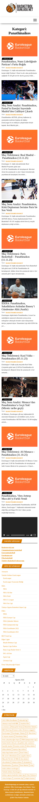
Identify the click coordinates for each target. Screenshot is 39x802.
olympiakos (27, 762)
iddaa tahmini (6, 749)
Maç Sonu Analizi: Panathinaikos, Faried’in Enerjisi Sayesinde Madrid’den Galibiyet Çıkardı (19, 108)
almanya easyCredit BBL (10, 723)
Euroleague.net (7, 555)
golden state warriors (26, 743)
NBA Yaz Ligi (8, 603)
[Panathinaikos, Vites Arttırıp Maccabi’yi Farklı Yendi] (19, 480)
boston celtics (18, 730)
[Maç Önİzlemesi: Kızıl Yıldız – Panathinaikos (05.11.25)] (19, 340)
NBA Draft (7, 596)
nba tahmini (6, 762)
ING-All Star (7, 653)
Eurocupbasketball (8, 553)
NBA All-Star (7, 592)
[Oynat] (4, 535)
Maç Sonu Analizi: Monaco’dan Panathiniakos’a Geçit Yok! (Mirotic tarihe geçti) (18, 405)
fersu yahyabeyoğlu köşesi (11, 739)
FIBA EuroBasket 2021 (11, 632)
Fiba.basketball (7, 558)
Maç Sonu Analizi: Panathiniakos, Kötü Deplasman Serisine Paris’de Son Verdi (19, 207)
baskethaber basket (14, 68)
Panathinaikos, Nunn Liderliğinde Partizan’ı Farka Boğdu (19, 63)
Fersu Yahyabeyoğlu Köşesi (11, 665)
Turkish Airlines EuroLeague (11, 575)
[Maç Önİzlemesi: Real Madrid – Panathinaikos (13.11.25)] (19, 140)
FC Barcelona (31, 733)
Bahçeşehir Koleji (17, 727)
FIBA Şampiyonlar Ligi (29, 739)
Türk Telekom (31, 775)
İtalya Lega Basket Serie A (12, 650)
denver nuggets (29, 730)
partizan (15, 765)
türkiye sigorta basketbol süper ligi (13, 775)
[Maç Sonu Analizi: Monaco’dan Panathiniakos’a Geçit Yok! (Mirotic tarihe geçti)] (19, 387)
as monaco (5, 727)
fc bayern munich (8, 736)
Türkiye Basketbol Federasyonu (13, 561)
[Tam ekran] (35, 535)
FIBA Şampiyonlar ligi (10, 625)
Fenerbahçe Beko (21, 736)
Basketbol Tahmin (30, 727)
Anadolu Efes (24, 723)
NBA (3, 586)
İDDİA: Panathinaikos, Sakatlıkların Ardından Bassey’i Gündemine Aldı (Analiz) (18, 306)
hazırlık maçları (7, 746)
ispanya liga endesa (19, 749)
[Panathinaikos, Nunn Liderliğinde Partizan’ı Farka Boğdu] (19, 46)
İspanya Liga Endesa (10, 646)
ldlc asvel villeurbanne (9, 756)
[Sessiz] (31, 535)
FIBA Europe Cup (9, 617)
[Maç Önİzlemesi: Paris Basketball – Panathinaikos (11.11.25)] (19, 238)
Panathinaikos (6, 765)
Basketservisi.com (8, 547)
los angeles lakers (24, 756)
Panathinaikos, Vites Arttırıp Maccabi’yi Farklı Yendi (16, 497)
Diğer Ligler (6, 639)
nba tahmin (24, 759)
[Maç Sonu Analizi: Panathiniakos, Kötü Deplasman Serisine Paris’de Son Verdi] (19, 189)
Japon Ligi (6, 657)
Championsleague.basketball (12, 550)
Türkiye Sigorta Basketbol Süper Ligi (14, 607)
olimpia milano (17, 762)
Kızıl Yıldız (24, 752)
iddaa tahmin (30, 746)
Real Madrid (24, 765)
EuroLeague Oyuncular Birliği (13, 582)
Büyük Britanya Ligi (10, 643)
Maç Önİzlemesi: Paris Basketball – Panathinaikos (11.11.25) (16, 256)
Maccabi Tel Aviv (8, 759)
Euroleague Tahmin (18, 733)
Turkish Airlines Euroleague (11, 772)
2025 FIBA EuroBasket (9, 720)
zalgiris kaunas (30, 778)
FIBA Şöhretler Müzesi (10, 621)
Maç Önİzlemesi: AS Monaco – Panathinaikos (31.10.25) (18, 453)
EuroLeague (7, 578)
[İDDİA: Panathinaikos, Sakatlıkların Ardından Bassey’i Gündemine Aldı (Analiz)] (19, 288)
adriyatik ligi (23, 720)
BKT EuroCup (6, 636)
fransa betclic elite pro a (10, 743)
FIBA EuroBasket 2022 (11, 628)
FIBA (3, 611)
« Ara (3, 710)
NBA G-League (8, 600)
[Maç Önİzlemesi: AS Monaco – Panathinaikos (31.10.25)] (19, 436)
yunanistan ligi (18, 778)
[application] (19, 527)
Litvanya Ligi (7, 660)
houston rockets (19, 746)
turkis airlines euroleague (10, 768)
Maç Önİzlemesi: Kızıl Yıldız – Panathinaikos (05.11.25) (18, 357)
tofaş (31, 765)
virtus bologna (7, 778)
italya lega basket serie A (10, 752)
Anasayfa (5, 572)
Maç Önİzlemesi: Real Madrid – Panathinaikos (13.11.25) (18, 157)
